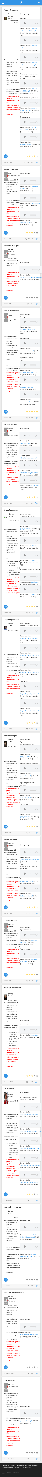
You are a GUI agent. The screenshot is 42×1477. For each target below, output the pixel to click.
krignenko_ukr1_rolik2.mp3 (29, 694)
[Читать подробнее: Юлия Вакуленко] (6, 607)
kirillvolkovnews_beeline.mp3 (29, 473)
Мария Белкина (10, 839)
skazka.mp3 (35, 582)
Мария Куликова (11, 169)
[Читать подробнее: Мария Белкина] (6, 907)
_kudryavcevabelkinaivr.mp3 (30, 859)
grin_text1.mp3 (25, 817)
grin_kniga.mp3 (25, 776)
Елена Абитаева (11, 920)
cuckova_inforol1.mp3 (27, 329)
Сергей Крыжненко (12, 620)
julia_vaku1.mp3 (25, 529)
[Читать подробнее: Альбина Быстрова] (6, 298)
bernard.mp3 (34, 1035)
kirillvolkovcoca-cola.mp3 (28, 458)
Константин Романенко (14, 1293)
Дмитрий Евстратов (12, 1207)
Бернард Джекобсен (12, 987)
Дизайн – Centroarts (12, 1472)
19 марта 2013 (8, 1200)
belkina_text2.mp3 (26, 896)
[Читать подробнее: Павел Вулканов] (6, 156)
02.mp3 (33, 560)
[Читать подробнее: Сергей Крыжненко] (6, 723)
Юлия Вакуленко (11, 510)
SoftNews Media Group (24, 1465)
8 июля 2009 (8, 162)
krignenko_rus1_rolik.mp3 (29, 638)
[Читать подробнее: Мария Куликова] (6, 233)
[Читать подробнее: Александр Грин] (6, 826)
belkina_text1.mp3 (26, 881)
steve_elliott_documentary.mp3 (30, 1165)
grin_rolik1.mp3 (25, 797)
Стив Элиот (9, 1089)
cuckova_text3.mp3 (26, 402)
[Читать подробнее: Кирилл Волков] (6, 497)
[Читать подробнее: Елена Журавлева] (6, 412)
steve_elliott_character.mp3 (29, 1114)
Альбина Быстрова (12, 246)
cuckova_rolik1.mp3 (27, 351)
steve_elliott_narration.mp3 (29, 1182)
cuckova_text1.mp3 (26, 372)
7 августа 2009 (8, 1082)
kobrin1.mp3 (34, 485)
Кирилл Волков (10, 424)
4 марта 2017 (8, 1286)
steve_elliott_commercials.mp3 (30, 1131)
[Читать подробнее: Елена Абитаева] (6, 975)
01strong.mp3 (25, 222)
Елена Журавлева (11, 311)
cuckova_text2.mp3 (26, 387)
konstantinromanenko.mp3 (29, 1334)
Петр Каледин (10, 1380)
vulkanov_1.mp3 (25, 144)
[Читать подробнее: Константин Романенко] (6, 1367)
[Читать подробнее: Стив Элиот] (6, 1194)
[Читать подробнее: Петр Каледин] (6, 1453)
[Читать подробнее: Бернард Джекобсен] (6, 1076)
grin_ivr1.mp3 (25, 756)
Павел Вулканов (11, 10)
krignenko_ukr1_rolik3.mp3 (29, 711)
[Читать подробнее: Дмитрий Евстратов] (6, 1280)
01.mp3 (33, 546)
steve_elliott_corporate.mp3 (29, 1148)
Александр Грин (10, 736)
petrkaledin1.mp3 (26, 1421)
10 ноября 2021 (9, 1373)
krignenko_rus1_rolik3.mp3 (29, 672)
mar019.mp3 (35, 203)
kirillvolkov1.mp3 (25, 443)
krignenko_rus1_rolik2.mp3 (29, 655)
